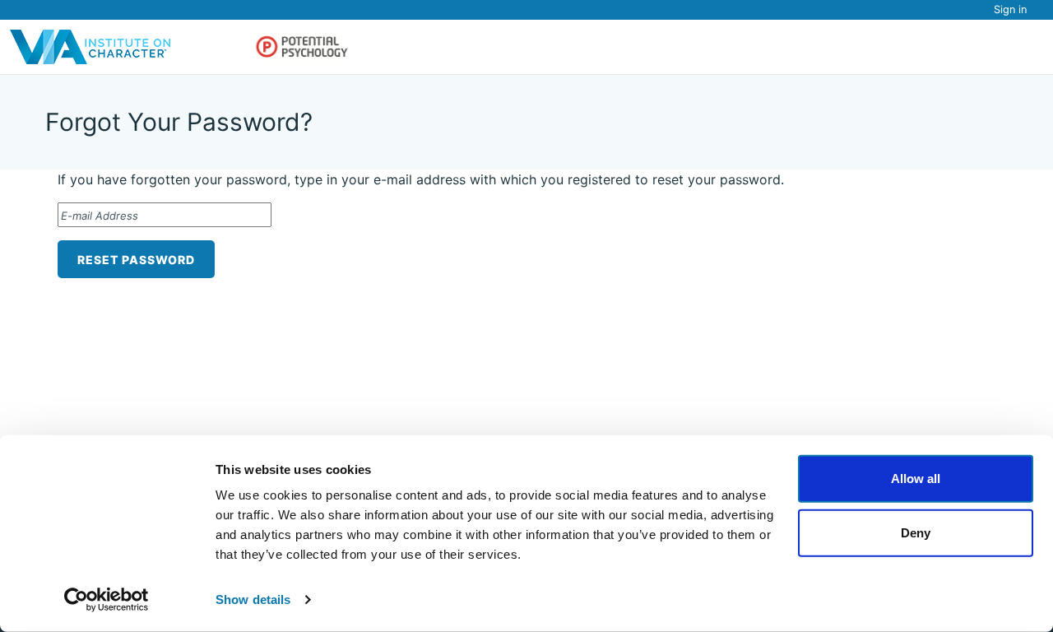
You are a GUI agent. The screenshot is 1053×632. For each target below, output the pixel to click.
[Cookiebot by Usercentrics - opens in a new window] (107, 600)
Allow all (915, 479)
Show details (253, 599)
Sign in (1010, 9)
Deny (915, 532)
